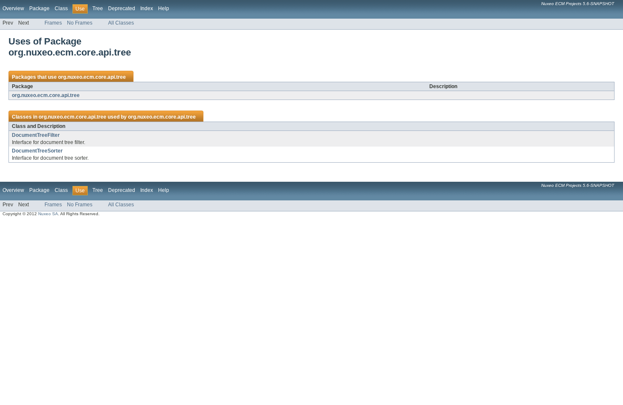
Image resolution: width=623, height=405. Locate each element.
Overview (13, 8)
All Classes (121, 23)
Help (163, 8)
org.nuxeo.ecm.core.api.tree (92, 77)
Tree (97, 8)
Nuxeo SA (48, 213)
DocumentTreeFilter (36, 135)
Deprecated (121, 8)
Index (146, 8)
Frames (53, 23)
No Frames (79, 23)
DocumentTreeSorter (37, 151)
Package (39, 8)
